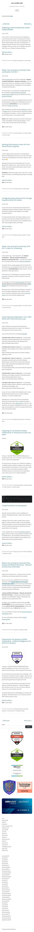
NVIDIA (16, 188)
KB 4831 (25, 334)
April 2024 (4, 908)
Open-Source (5, 839)
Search (3, 724)
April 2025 (4, 886)
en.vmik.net (17, 3)
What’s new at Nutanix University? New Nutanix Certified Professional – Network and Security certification (17, 565)
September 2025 (6, 876)
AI (2, 818)
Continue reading (7, 52)
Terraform (4, 844)
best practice (19, 403)
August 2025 (5, 878)
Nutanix (20, 133)
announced (9, 79)
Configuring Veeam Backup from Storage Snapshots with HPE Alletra (17, 199)
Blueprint (24, 109)
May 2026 (4, 861)
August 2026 (5, 856)
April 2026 (4, 863)
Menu (17, 10)
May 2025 (4, 884)
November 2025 (5, 873)
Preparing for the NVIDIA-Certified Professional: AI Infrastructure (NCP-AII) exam (16, 433)
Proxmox (4, 843)
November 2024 (5, 895)
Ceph (3, 822)
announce (4, 276)
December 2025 (5, 871)
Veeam (19, 235)
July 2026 (4, 858)
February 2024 (5, 912)
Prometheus (29, 551)
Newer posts (28, 23)
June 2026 (4, 859)
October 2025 (5, 874)
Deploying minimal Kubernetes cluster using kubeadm (16, 29)
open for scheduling (25, 261)
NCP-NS (29, 305)
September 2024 (6, 899)
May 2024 (4, 906)
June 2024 (4, 904)
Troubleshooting (6, 846)
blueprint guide (20, 282)
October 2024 (5, 897)
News (19, 419)
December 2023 (5, 916)
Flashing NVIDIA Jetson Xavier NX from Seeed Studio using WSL (16, 145)
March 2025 (4, 888)
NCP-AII (9, 487)
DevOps (15, 60)
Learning (16, 133)
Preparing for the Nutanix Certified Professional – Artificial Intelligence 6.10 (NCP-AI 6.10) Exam (16, 641)
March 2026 (4, 865)
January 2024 (5, 914)
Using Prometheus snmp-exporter (14, 505)
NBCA (5, 111)
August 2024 (5, 901)
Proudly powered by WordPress (9, 929)
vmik (11, 16)
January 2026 (5, 869)
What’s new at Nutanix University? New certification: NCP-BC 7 (16, 71)
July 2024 (4, 903)
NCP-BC (29, 133)
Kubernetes (20, 60)
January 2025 (5, 891)
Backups (15, 235)
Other (20, 188)
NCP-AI (13, 710)
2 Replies (4, 438)
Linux (19, 551)
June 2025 (4, 882)
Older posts (5, 23)
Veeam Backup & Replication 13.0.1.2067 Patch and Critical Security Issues (16, 318)
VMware (24, 235)
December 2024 (5, 893)
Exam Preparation (19, 485)
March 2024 (4, 910)
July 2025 (4, 880)
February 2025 (5, 889)
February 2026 (5, 867)
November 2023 (5, 918)
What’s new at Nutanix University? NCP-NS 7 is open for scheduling (16, 247)
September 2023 (6, 919)
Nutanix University (7, 96)
